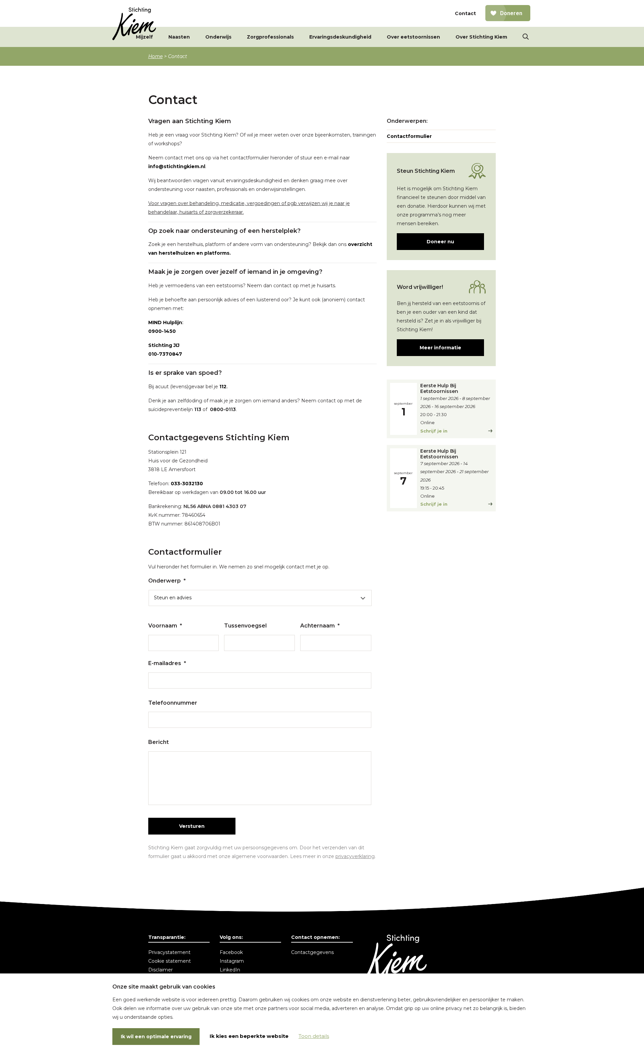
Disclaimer (160, 970)
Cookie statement (169, 961)
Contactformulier (409, 136)
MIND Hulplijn (165, 322)
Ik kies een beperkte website (249, 1036)
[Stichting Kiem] (134, 23)
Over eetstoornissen (413, 37)
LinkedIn (230, 970)
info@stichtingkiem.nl (176, 166)
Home (155, 56)
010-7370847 (165, 354)
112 (222, 387)
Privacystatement (169, 952)
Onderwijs (218, 37)
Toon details (314, 1036)
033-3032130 (187, 484)
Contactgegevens (312, 952)
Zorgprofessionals (270, 37)
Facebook (231, 952)
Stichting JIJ (163, 345)
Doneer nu (440, 242)
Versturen (192, 826)
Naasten (179, 37)
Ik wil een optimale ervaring (156, 1037)
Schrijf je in (433, 431)
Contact (465, 13)
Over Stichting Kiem (481, 37)
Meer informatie (440, 348)
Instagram (232, 961)
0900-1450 (162, 331)
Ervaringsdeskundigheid (340, 37)
